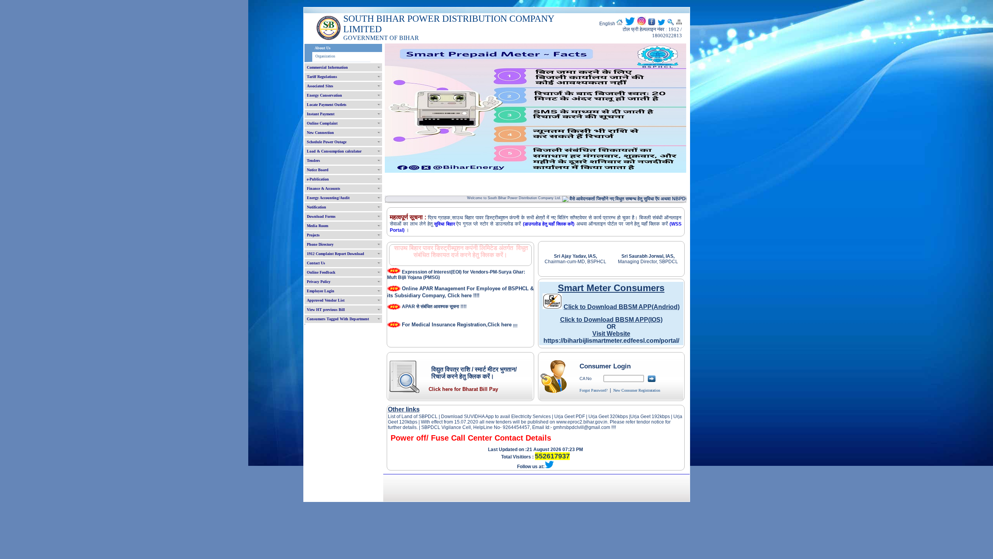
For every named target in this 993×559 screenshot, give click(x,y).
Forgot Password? (593, 390)
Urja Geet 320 (603, 416)
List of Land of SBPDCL (413, 416)
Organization (325, 56)
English (607, 23)
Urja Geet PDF (569, 416)
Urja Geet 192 (645, 416)
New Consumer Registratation (636, 390)
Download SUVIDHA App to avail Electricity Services (496, 416)
